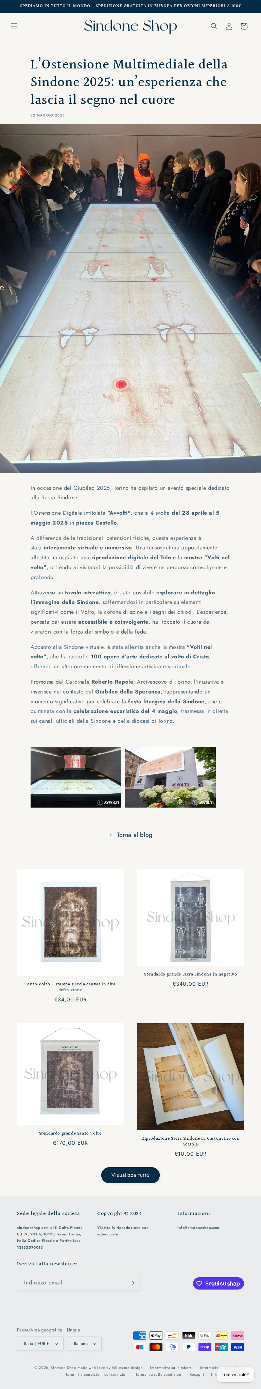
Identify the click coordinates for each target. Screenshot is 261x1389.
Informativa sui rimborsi (171, 1367)
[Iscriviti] (131, 1283)
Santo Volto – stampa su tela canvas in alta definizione (70, 987)
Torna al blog (135, 834)
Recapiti (197, 1374)
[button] (14, 26)
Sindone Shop (63, 1367)
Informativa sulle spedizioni (158, 1374)
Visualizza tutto (130, 1175)
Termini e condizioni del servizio (95, 1374)
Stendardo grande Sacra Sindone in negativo (190, 975)
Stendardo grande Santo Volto (70, 1134)
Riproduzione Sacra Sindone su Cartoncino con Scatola (190, 1142)
